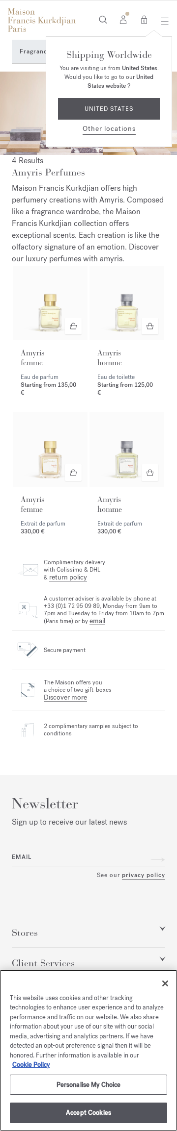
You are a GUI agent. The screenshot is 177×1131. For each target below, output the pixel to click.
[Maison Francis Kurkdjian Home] (42, 20)
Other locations (109, 128)
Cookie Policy (31, 1064)
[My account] (123, 19)
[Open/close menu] (162, 21)
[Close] (165, 983)
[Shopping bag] (144, 19)
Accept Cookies (88, 1112)
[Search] (103, 19)
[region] (88, 1050)
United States (109, 109)
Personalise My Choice (89, 1085)
